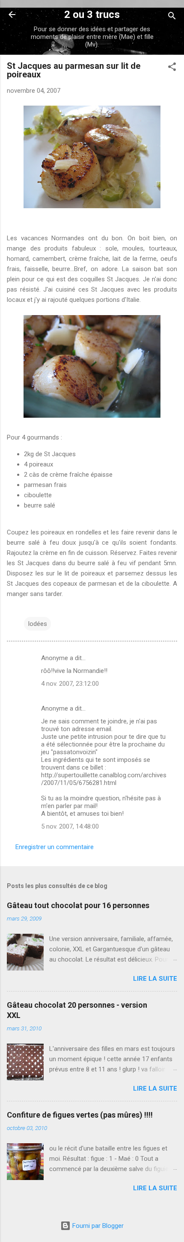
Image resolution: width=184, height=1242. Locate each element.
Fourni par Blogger (97, 1226)
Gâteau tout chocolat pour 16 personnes (78, 905)
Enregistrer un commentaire (54, 847)
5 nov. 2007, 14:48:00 (70, 826)
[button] (172, 68)
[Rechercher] (172, 17)
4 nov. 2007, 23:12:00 (70, 683)
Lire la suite (155, 978)
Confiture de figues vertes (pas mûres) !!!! (80, 1114)
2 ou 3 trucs (92, 15)
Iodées (37, 624)
